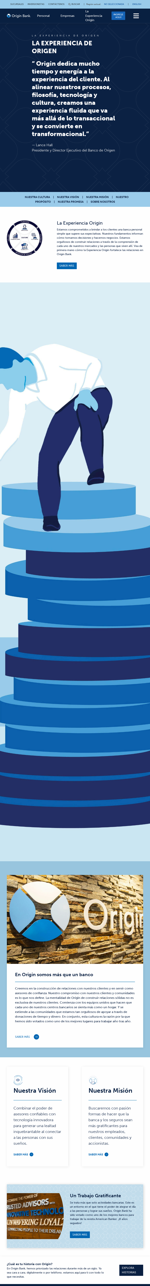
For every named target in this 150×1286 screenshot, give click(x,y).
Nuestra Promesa (71, 201)
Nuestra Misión (97, 197)
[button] (136, 16)
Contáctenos (56, 4)
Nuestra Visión (68, 197)
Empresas (67, 16)
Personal (43, 16)
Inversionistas (36, 4)
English (136, 4)
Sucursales (17, 4)
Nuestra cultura (37, 197)
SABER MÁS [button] (66, 265)
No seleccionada (114, 4)
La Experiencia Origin (93, 15)
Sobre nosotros (103, 201)
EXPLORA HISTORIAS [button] (129, 1270)
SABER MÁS (22, 1037)
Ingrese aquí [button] (118, 16)
